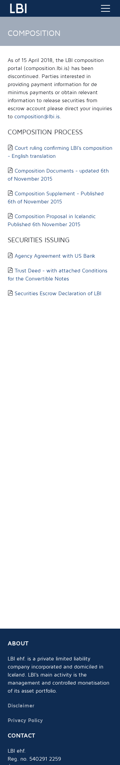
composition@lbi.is (37, 116)
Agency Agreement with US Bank (54, 256)
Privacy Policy (25, 720)
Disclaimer (21, 705)
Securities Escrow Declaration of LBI (57, 293)
